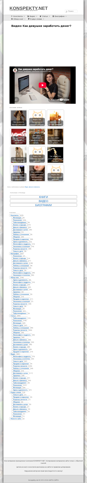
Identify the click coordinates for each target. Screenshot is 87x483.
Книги (43, 196)
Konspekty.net (33, 480)
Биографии (59, 16)
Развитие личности (20, 249)
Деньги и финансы (34, 187)
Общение (16, 237)
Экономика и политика (21, 246)
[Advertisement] (43, 47)
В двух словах (36, 19)
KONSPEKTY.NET (29, 8)
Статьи (45, 16)
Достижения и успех (20, 230)
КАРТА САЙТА (54, 480)
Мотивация (17, 218)
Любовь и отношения (21, 234)
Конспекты (18, 16)
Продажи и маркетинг (21, 239)
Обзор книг (18, 19)
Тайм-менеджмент (19, 222)
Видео (32, 16)
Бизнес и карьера (19, 225)
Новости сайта (16, 419)
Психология (17, 220)
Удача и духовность (20, 241)
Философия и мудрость (22, 244)
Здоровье (16, 232)
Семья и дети (18, 251)
